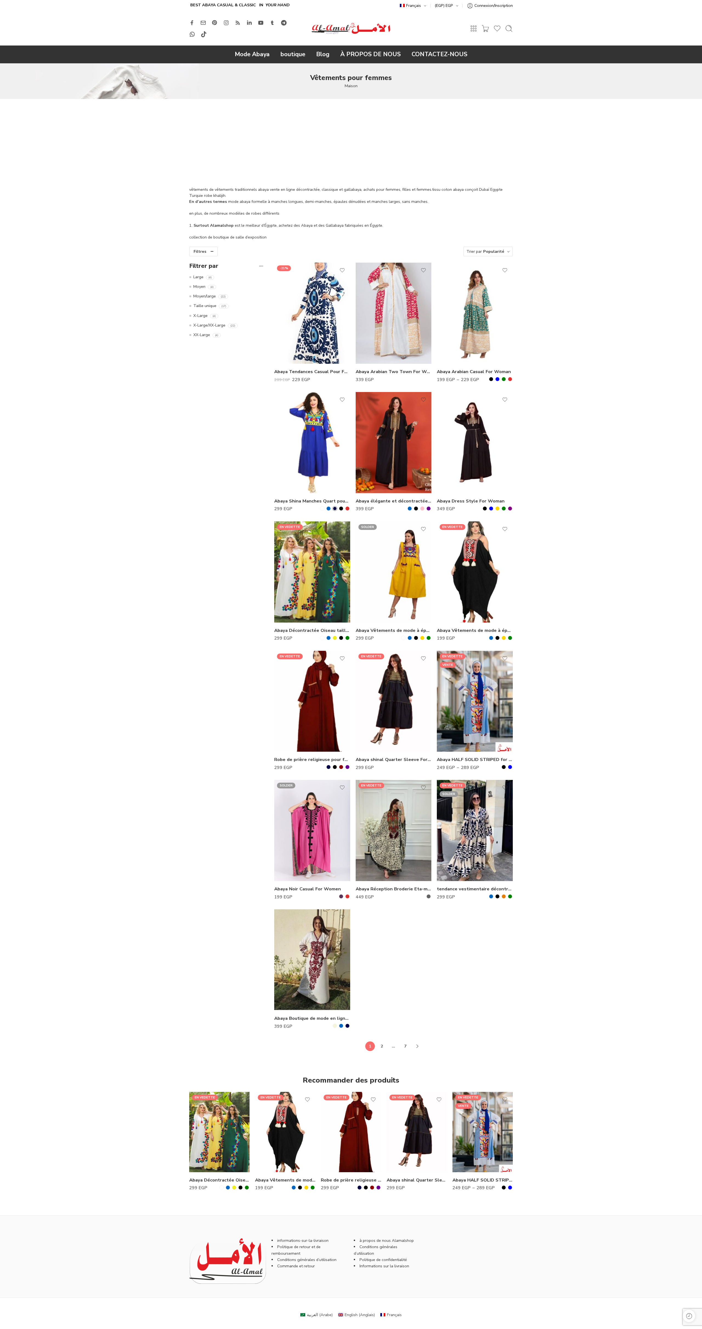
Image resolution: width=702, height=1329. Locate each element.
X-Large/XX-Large (209, 325)
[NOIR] (341, 508)
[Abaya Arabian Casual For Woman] (475, 313)
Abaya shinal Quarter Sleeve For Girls (394, 759)
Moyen (199, 286)
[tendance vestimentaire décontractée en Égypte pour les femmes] (475, 830)
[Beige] (334, 1025)
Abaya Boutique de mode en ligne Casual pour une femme (312, 1018)
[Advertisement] (351, 140)
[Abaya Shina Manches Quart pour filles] (312, 442)
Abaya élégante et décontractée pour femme (394, 501)
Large (198, 277)
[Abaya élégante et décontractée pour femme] (394, 442)
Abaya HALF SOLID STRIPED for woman (475, 759)
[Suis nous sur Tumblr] (272, 23)
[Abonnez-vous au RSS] (238, 23)
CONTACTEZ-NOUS (439, 54)
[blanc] (322, 508)
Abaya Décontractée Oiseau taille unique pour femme (312, 630)
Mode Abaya (252, 54)
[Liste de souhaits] (342, 270)
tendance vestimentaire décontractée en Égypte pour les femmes (475, 889)
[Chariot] (485, 28)
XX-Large (201, 334)
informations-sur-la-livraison (303, 1240)
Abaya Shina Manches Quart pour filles (312, 501)
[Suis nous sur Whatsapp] (192, 34)
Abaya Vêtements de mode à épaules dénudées (394, 630)
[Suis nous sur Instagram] (226, 23)
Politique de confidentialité (383, 1259)
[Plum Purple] (341, 896)
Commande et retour (296, 1266)
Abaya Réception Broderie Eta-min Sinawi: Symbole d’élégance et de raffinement (394, 889)
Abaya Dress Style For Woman (471, 501)
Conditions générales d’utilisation (306, 1259)
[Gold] (497, 508)
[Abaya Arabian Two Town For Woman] (394, 313)
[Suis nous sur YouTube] (261, 23)
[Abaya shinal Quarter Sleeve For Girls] (394, 701)
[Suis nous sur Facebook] (192, 22)
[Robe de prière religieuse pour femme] (312, 701)
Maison (351, 86)
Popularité (493, 251)
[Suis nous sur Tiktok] (204, 34)
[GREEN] (503, 379)
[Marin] (347, 1025)
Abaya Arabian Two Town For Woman (394, 371)
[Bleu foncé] (334, 508)
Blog (322, 54)
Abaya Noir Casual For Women (307, 889)
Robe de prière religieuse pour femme (312, 759)
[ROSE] (422, 508)
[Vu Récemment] (689, 1316)
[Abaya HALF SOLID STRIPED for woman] (475, 701)
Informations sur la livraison (384, 1266)
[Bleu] (328, 508)
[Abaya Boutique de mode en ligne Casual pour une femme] (312, 959)
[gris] (428, 896)
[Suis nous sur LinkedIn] (249, 23)
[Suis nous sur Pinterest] (215, 23)
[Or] (422, 637)
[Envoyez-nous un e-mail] (203, 23)
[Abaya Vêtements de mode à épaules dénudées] (394, 572)
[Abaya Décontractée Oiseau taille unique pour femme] (312, 572)
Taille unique (204, 305)
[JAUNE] (334, 637)
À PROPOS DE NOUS (370, 54)
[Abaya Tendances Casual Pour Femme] (312, 313)
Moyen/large (204, 296)
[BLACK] (491, 379)
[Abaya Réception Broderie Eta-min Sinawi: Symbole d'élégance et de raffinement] (394, 830)
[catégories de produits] (473, 28)
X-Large (200, 315)
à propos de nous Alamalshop (387, 1240)
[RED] (510, 379)
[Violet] (428, 508)
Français (413, 5)
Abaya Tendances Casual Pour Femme (312, 371)
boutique (293, 54)
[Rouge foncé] (341, 767)
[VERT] (347, 637)
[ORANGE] (503, 896)
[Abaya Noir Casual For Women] (312, 830)
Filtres (200, 251)
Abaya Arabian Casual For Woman (474, 371)
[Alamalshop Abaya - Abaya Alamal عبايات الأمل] (351, 28)
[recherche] (509, 28)
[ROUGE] (347, 508)
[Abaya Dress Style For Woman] (475, 442)
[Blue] (497, 379)
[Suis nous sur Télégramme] (284, 23)
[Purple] (510, 508)
